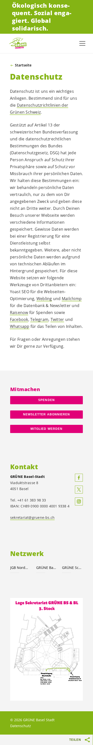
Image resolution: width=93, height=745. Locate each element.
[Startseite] (19, 43)
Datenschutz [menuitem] (20, 725)
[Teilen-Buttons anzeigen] (88, 740)
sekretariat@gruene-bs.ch (32, 517)
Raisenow (19, 312)
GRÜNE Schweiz (72, 567)
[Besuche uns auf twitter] (79, 490)
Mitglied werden (46, 429)
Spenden (46, 400)
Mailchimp (72, 298)
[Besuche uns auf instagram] (79, 501)
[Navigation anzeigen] (82, 43)
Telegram (39, 319)
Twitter (57, 319)
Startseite (23, 65)
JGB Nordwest (20, 567)
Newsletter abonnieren (46, 414)
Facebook (19, 319)
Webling (44, 298)
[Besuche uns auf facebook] (79, 478)
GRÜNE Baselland (46, 567)
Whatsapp (20, 326)
